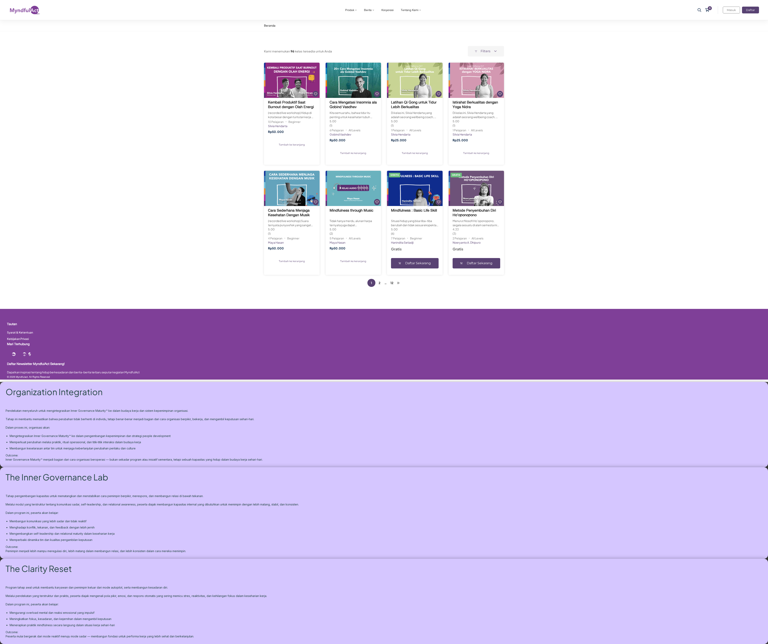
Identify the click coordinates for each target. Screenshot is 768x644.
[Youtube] (24, 354)
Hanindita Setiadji (402, 242)
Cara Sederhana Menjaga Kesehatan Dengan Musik (289, 212)
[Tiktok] (29, 354)
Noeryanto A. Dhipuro (467, 242)
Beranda (269, 25)
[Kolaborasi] (14, 354)
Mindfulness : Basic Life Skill (414, 210)
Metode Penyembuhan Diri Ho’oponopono (474, 212)
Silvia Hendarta (277, 126)
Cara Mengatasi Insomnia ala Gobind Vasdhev (353, 104)
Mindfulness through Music (351, 210)
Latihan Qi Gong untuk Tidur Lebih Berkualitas (414, 104)
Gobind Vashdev (340, 134)
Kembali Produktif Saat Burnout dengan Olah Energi (291, 104)
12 (391, 283)
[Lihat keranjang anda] (708, 10)
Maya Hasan (276, 242)
